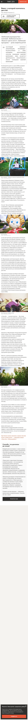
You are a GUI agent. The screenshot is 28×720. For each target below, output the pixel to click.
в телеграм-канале (19, 437)
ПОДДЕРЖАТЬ (14, 716)
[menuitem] (1, 1)
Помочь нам (23, 1)
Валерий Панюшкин (9, 12)
